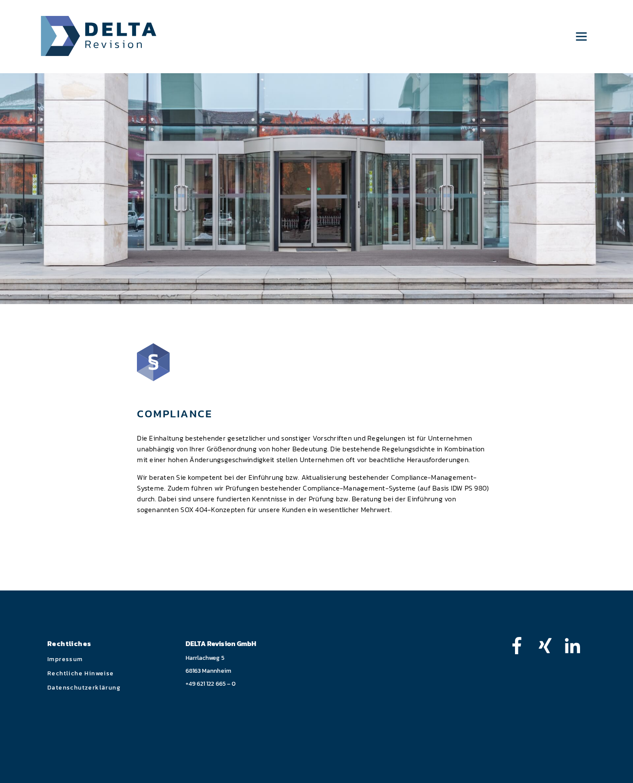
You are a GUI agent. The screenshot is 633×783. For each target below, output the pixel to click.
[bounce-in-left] (521, 645)
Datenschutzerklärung (84, 687)
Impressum (65, 659)
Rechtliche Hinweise (80, 673)
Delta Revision (99, 36)
